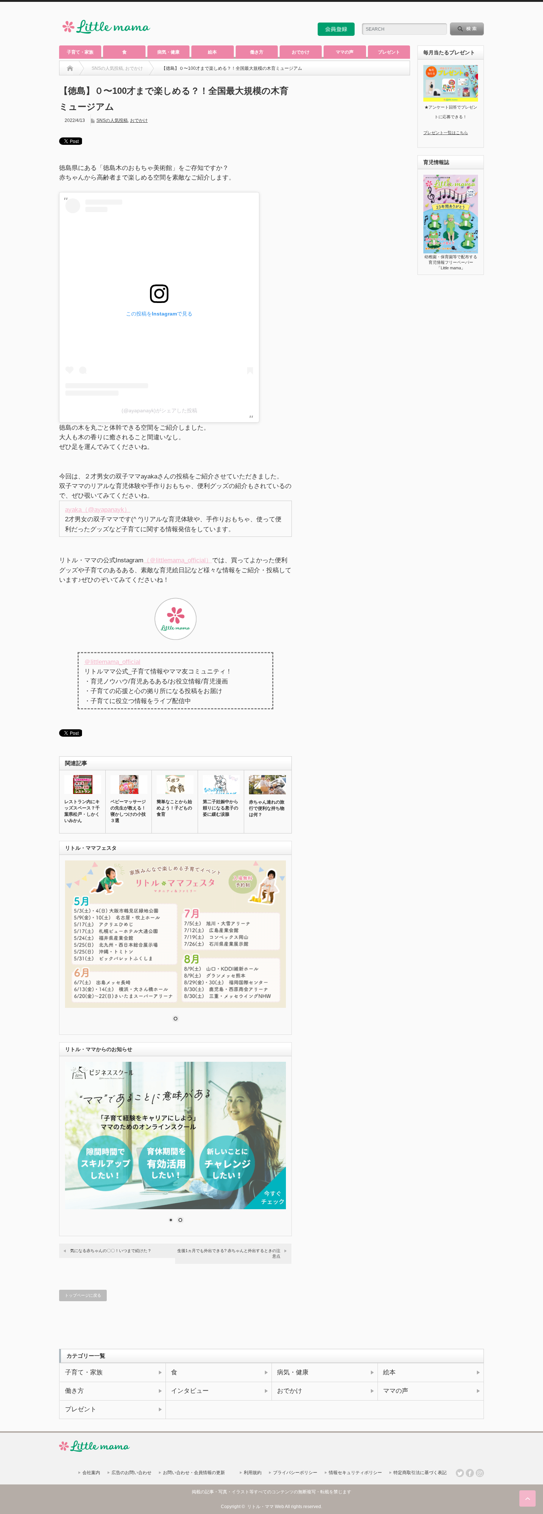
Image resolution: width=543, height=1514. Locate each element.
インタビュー (190, 1390)
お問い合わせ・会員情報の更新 (194, 1472)
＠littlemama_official (112, 661)
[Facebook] (470, 1473)
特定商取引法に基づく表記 (420, 1472)
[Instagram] (480, 1473)
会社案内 (91, 1472)
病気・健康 (168, 52)
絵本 (212, 52)
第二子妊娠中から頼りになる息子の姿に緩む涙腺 (220, 808)
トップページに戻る (83, 1295)
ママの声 (345, 52)
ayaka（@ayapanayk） (97, 509)
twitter (470, 12)
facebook (480, 12)
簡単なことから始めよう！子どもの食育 (174, 808)
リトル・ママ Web (265, 1506)
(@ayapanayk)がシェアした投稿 (159, 410)
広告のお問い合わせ (131, 1472)
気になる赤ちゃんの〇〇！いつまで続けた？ (110, 1250)
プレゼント (389, 52)
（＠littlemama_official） (177, 560)
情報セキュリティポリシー (355, 1472)
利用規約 (253, 1472)
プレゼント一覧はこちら (445, 132)
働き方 (256, 52)
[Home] (70, 68)
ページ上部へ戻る (527, 1498)
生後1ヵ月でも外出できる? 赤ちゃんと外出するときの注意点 (228, 1253)
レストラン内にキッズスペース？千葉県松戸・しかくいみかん (82, 811)
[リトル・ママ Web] (106, 35)
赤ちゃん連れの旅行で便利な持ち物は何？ (266, 808)
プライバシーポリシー (295, 1472)
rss (460, 12)
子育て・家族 (80, 52)
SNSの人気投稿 (112, 120)
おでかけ (301, 52)
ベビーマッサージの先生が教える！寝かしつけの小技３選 (128, 811)
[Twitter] (460, 1473)
